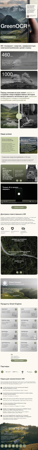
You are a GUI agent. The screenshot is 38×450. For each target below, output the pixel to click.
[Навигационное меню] (36, 1)
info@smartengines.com (9, 434)
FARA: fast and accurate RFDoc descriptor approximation (17, 398)
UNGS (6, 295)
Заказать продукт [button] (8, 37)
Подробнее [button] (16, 295)
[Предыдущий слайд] (2, 372)
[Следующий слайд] (36, 372)
